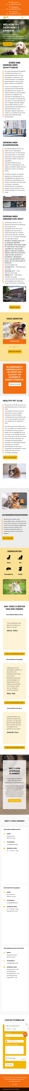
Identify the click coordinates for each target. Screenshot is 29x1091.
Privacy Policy (8, 1079)
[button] (4, 332)
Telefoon (7, 1039)
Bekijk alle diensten (15, 351)
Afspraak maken (15, 307)
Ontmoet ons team (14, 384)
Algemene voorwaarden (18, 1079)
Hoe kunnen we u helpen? (12, 1045)
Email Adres (8, 1033)
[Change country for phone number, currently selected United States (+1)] (6, 1041)
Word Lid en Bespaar (10, 457)
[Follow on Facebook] (13, 1084)
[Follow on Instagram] (16, 1084)
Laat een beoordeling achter (14, 654)
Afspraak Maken (14, 800)
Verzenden (9, 1065)
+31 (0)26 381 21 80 (12, 963)
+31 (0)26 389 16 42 (12, 903)
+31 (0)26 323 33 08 (12, 844)
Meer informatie (8, 538)
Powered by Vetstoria (21, 1077)
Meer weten (7, 44)
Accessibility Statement (14, 1081)
